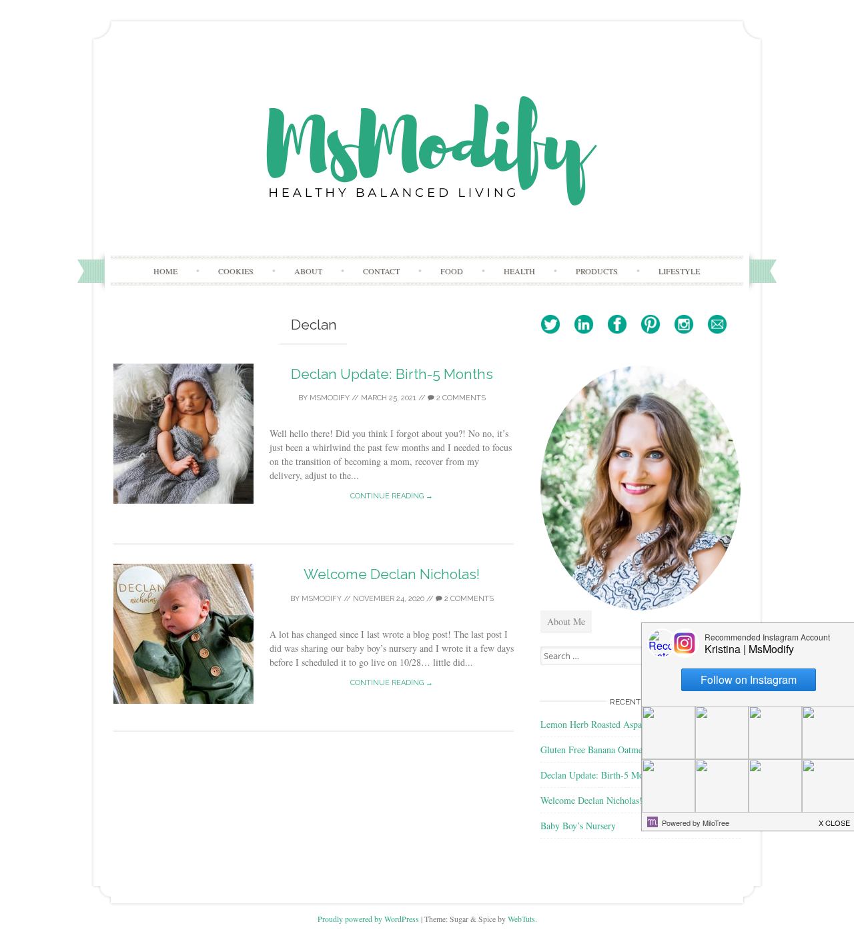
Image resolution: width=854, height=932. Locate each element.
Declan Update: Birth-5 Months (392, 374)
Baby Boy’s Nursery (578, 825)
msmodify (330, 398)
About (308, 271)
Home (165, 271)
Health (519, 271)
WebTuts (521, 918)
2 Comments (460, 398)
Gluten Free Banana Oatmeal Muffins (610, 749)
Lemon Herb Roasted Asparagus (601, 724)
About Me (566, 621)
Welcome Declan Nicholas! (392, 574)
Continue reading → (391, 496)
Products (597, 271)
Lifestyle (679, 271)
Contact (381, 271)
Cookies (236, 271)
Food (451, 271)
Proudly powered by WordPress (368, 918)
